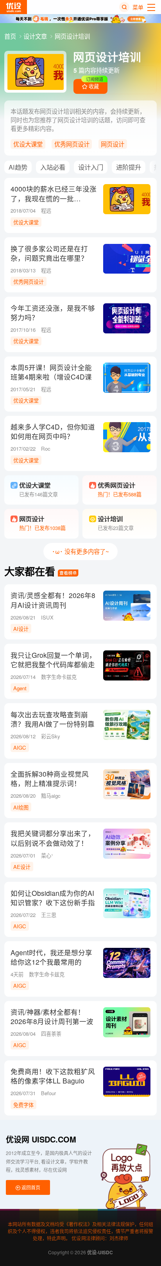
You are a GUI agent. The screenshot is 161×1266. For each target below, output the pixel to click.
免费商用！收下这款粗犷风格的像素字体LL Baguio (53, 1076)
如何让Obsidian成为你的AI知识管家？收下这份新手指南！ (53, 902)
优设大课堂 (28, 144)
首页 (11, 36)
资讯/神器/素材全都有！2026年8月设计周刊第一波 (52, 1016)
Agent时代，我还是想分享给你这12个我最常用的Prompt (51, 962)
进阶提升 (128, 167)
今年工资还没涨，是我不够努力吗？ (53, 312)
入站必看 (52, 167)
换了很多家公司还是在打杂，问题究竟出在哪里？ (49, 253)
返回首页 (30, 1187)
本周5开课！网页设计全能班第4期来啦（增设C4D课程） (51, 377)
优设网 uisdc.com (41, 1139)
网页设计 (112, 144)
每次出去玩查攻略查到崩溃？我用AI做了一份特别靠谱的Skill (53, 724)
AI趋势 (18, 167)
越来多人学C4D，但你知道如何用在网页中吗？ (53, 431)
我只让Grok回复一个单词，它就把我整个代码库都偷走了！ (53, 664)
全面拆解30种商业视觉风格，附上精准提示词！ (50, 778)
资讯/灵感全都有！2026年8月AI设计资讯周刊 (53, 600)
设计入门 (90, 167)
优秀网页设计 (71, 144)
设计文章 (35, 36)
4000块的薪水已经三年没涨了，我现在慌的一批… (54, 193)
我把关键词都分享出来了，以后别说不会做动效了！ (53, 838)
